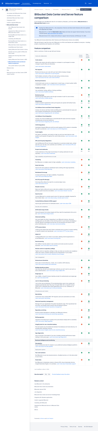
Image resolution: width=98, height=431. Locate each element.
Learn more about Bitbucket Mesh (43, 176)
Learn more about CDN (65, 203)
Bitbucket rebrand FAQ (40, 389)
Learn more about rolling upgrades (43, 321)
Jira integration (38, 392)
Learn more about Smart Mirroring (43, 169)
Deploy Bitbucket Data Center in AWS (17, 59)
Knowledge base (37, 3)
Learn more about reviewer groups (43, 98)
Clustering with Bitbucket (14, 38)
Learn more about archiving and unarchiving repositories (49, 314)
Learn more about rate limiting (42, 298)
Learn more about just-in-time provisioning (51, 288)
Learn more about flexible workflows (44, 91)
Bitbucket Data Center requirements (17, 44)
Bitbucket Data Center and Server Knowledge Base (47, 394)
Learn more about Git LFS (41, 183)
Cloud (77, 9)
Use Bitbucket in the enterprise (42, 384)
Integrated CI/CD (11, 20)
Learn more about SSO (42, 277)
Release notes (10, 68)
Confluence (42, 418)
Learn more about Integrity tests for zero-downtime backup (50, 330)
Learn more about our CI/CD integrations (57, 128)
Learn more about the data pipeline (44, 346)
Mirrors (36, 409)
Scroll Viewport (50, 418)
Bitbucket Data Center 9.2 (15, 9)
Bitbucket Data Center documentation (43, 386)
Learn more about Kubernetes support (66, 363)
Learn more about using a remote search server (56, 197)
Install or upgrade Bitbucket (14, 22)
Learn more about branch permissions (56, 84)
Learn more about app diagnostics (57, 337)
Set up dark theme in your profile (16, 65)
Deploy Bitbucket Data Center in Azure (18, 49)
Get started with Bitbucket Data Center (16, 13)
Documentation (26, 3)
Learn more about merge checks (45, 213)
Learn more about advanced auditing (56, 224)
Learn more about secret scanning (49, 245)
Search (85, 3)
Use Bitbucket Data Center (13, 15)
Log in (89, 3)
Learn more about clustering (68, 162)
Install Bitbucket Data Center (15, 47)
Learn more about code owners (43, 66)
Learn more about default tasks (43, 104)
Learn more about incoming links (52, 238)
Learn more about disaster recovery (63, 190)
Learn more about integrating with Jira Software (47, 113)
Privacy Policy (64, 426)
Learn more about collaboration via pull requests (47, 73)
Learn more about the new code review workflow (47, 77)
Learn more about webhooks (48, 153)
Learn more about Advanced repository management (48, 307)
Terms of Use (73, 426)
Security (80, 426)
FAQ (8, 70)
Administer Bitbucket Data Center (15, 18)
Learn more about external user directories (45, 264)
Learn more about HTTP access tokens (63, 231)
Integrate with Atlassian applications (43, 397)
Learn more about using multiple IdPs (55, 270)
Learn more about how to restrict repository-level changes (49, 254)
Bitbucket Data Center (12, 24)
